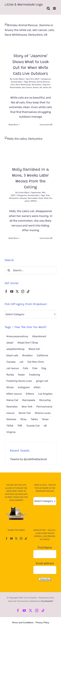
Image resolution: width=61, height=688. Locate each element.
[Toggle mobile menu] (54, 8)
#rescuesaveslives (17, 336)
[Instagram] (22, 291)
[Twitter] (17, 291)
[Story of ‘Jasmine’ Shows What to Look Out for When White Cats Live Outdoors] (30, 36)
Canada (10, 361)
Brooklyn (27, 355)
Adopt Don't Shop (27, 342)
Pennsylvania (44, 406)
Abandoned (39, 336)
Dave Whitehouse (23, 85)
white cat (47, 87)
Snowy (36, 87)
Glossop (23, 198)
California (42, 355)
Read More (13, 125)
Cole (13, 85)
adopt (9, 342)
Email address (45, 563)
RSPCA (34, 201)
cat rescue (12, 368)
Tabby (34, 419)
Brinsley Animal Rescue (39, 82)
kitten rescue (14, 393)
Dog (43, 368)
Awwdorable (16, 82)
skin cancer (27, 87)
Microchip (45, 400)
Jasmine (46, 85)
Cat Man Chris (35, 361)
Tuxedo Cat (33, 425)
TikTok (9, 425)
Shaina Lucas (43, 412)
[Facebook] (6, 291)
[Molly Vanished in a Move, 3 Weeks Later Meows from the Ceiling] (30, 149)
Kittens (30, 393)
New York (27, 406)
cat (21, 361)
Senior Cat (24, 412)
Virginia (10, 432)
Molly (40, 198)
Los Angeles (45, 393)
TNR (19, 425)
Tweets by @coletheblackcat (28, 459)
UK (41, 87)
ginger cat (42, 380)
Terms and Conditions (22, 622)
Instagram (24, 387)
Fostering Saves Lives (19, 380)
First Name (45, 547)
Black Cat (34, 349)
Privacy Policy (42, 622)
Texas (45, 419)
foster (21, 374)
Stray (23, 419)
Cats (25, 368)
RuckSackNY (47, 601)
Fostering (34, 374)
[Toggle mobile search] (48, 8)
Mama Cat (12, 400)
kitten (37, 387)
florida (10, 374)
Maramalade (15, 87)
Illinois (10, 387)
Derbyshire (36, 85)
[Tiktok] (28, 291)
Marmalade (33, 198)
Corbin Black (18, 79)
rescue (10, 412)
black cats (12, 355)
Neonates (12, 406)
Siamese (11, 419)
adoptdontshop (15, 349)
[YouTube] (11, 291)
